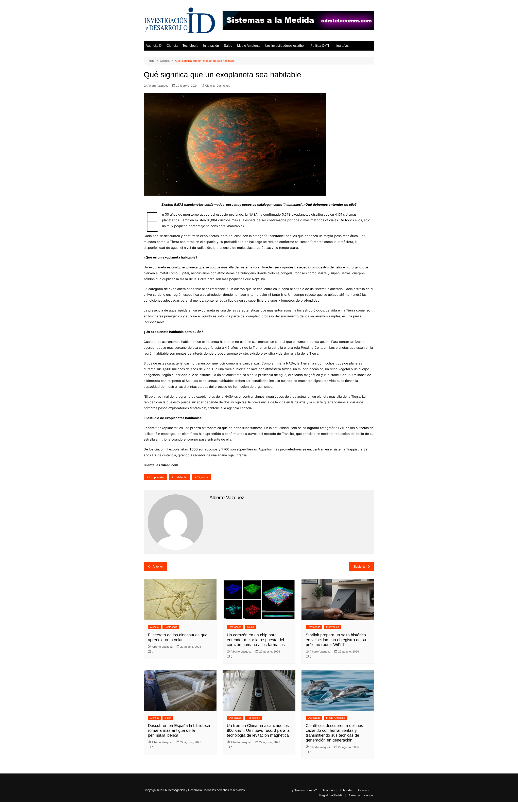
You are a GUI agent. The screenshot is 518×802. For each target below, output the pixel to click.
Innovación (211, 45)
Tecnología (190, 45)
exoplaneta (156, 477)
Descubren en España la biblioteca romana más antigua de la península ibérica (179, 730)
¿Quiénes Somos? (304, 790)
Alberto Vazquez (158, 85)
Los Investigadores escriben (285, 45)
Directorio (328, 790)
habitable (180, 477)
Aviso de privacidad (361, 795)
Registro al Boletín (331, 795)
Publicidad (346, 790)
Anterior (158, 566)
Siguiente (359, 566)
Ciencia (172, 45)
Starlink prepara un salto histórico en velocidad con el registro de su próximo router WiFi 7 (336, 640)
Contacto (364, 790)
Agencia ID (154, 45)
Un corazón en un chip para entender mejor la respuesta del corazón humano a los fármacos (256, 640)
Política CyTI (319, 45)
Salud (228, 45)
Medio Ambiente (248, 45)
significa (202, 477)
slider (168, 717)
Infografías (341, 45)
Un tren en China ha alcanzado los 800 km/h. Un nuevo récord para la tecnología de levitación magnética (258, 730)
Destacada (223, 85)
